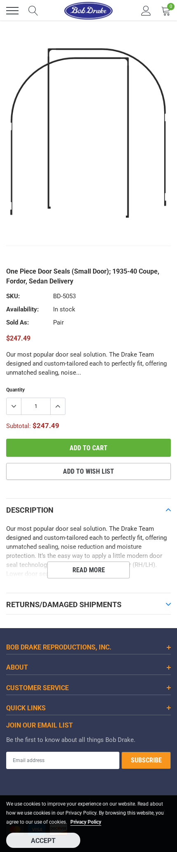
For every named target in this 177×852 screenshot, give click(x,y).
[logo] (88, 10)
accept (43, 841)
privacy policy (85, 822)
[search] (33, 10)
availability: (22, 309)
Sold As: (17, 322)
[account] (146, 10)
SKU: (13, 296)
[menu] (12, 11)
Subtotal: (18, 426)
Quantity (15, 390)
